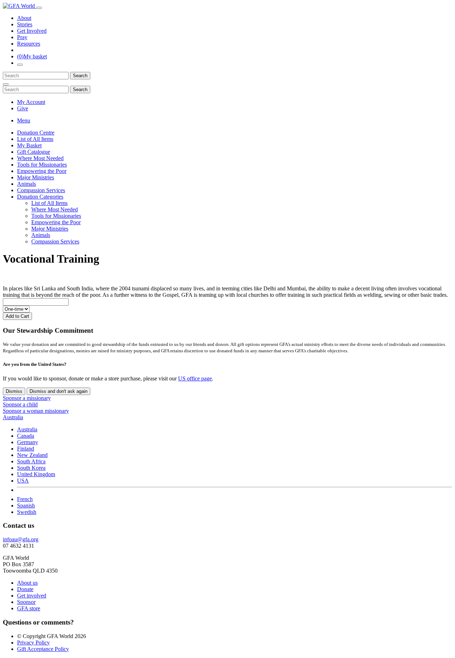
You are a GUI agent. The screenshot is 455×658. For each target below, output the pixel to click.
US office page (195, 378)
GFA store (28, 608)
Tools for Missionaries (42, 165)
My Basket (29, 145)
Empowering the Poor (41, 171)
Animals (26, 184)
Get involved (31, 596)
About (24, 18)
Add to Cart (17, 316)
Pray (22, 37)
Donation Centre (35, 133)
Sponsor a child (20, 404)
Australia (27, 429)
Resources (28, 44)
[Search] (20, 65)
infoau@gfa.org (20, 539)
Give (22, 108)
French (25, 499)
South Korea (31, 468)
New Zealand (32, 455)
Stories (24, 24)
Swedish (26, 512)
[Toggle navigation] (39, 8)
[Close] (6, 84)
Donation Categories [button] (40, 197)
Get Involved (32, 31)
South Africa (31, 461)
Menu (23, 120)
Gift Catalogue (33, 152)
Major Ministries (35, 177)
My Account (31, 102)
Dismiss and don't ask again (58, 391)
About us (27, 583)
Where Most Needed (40, 158)
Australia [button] (13, 417)
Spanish (26, 505)
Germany (27, 442)
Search (80, 75)
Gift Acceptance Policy (43, 649)
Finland (25, 449)
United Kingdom (36, 474)
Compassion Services (41, 190)
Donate (25, 589)
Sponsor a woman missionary (36, 411)
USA (23, 481)
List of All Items (35, 139)
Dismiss (14, 391)
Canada (25, 436)
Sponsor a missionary (27, 398)
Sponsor (26, 602)
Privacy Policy (33, 642)
